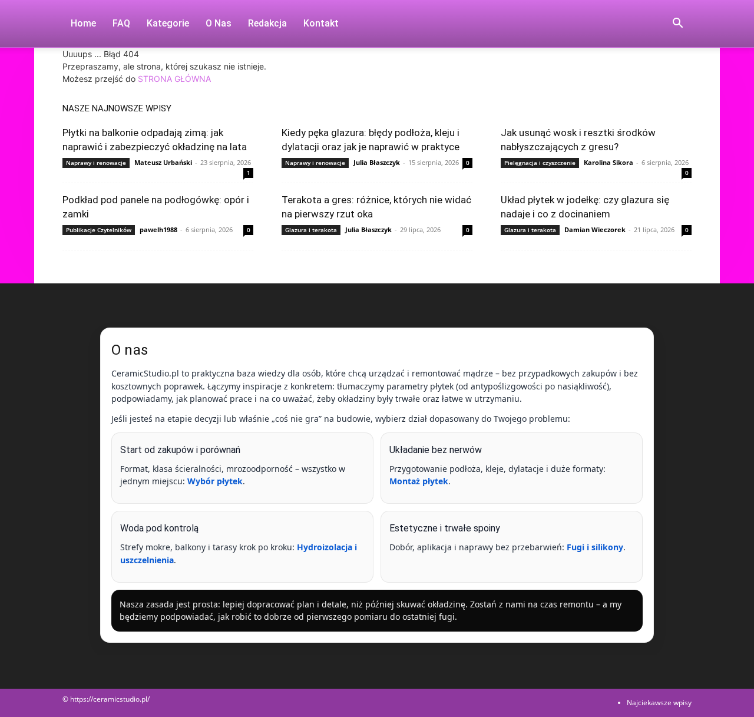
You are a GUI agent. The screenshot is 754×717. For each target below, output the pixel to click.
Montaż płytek (418, 481)
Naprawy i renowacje (96, 162)
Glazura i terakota (311, 230)
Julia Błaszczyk (376, 162)
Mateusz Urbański (163, 162)
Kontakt (321, 23)
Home (83, 23)
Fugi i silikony (595, 547)
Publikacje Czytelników (98, 230)
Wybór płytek (215, 481)
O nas (219, 23)
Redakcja (267, 23)
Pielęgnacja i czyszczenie (540, 162)
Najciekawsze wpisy (659, 703)
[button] (677, 24)
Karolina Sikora (608, 162)
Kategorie (168, 23)
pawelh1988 (158, 229)
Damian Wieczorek (595, 229)
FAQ (121, 23)
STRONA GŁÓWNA (174, 79)
